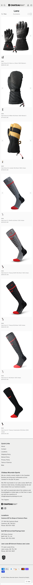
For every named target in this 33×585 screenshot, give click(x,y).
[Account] (27, 5)
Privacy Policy (5, 460)
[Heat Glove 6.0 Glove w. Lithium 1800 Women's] (16, 36)
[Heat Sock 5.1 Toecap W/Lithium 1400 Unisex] (16, 298)
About (3, 446)
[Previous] (2, 36)
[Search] (5, 5)
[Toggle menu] (2, 5)
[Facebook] (2, 508)
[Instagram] (5, 508)
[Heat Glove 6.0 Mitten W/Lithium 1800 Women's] (16, 88)
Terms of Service (6, 462)
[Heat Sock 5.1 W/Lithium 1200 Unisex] (16, 350)
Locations (4, 451)
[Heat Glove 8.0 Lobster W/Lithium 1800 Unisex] (16, 141)
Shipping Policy (6, 454)
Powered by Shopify (24, 577)
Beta (2, 465)
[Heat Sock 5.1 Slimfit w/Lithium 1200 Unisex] (16, 193)
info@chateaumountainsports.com (11, 496)
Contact (3, 449)
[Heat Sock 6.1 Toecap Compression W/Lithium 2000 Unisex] (16, 403)
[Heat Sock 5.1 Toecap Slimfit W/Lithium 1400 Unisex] (16, 245)
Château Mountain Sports (11, 577)
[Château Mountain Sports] (16, 5)
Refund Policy (5, 457)
